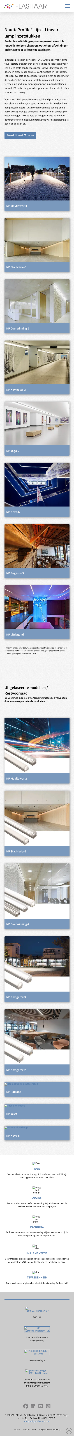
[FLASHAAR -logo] (25, 6)
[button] (67, 6)
